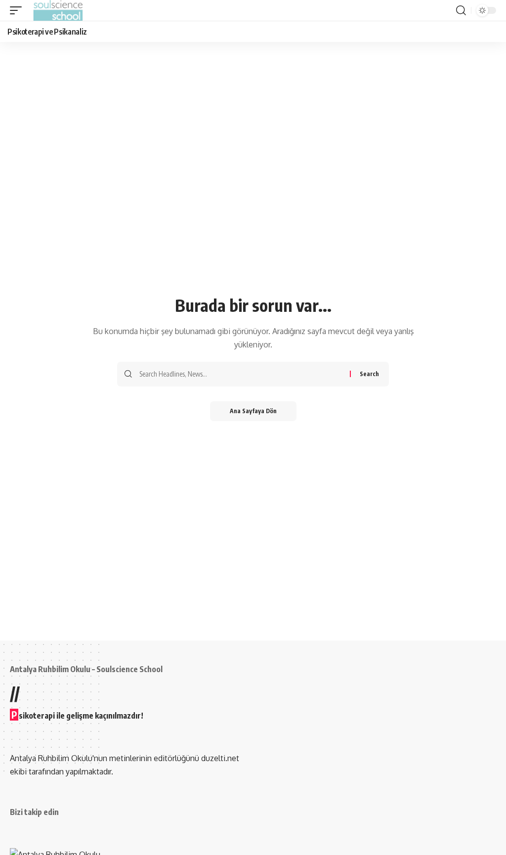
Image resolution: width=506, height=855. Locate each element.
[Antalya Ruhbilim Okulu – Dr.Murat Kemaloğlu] (58, 10)
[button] (18, 10)
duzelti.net (220, 758)
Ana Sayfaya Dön (253, 411)
